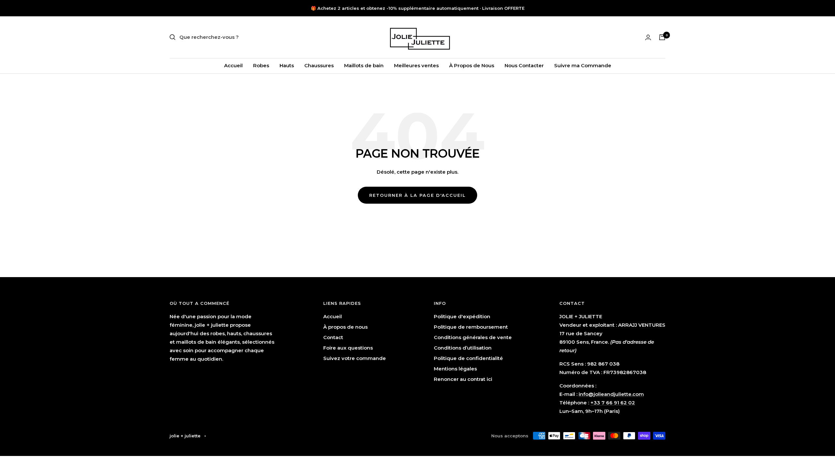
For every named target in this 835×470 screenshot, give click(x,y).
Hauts (287, 65)
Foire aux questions (348, 348)
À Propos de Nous (471, 65)
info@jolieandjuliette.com (611, 394)
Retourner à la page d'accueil (417, 195)
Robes (261, 65)
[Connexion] (648, 37)
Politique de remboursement (471, 327)
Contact (333, 337)
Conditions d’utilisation (463, 348)
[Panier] (662, 37)
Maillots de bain (364, 65)
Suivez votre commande (354, 358)
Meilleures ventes (416, 65)
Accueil (233, 65)
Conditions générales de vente (473, 337)
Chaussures (319, 65)
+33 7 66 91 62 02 (612, 403)
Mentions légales (455, 369)
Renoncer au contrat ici (463, 379)
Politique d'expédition (462, 316)
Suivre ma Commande (582, 65)
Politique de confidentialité (468, 358)
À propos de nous (345, 327)
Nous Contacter (524, 65)
